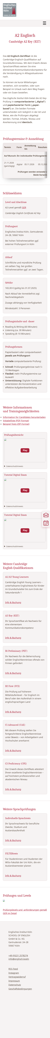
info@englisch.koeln (18, 958)
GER (24, 207)
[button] (25, 450)
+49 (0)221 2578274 (18, 955)
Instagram (13, 972)
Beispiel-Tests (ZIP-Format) (16, 424)
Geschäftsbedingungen (20, 988)
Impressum (14, 980)
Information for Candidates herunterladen (24, 417)
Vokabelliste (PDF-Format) (16, 420)
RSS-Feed (13, 968)
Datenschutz (14, 984)
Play (25, 450)
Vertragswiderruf (17, 976)
